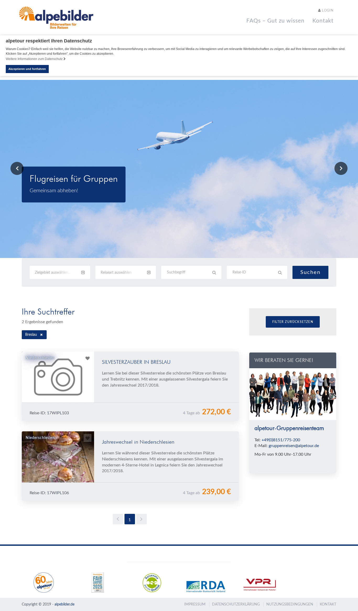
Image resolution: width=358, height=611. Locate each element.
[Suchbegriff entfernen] (41, 334)
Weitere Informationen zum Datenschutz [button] (34, 59)
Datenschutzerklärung (236, 604)
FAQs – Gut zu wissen (275, 21)
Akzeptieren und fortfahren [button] (27, 68)
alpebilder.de (64, 604)
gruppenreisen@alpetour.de (294, 446)
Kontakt (323, 21)
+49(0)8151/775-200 (281, 440)
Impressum (194, 604)
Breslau (31, 335)
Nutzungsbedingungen (289, 604)
